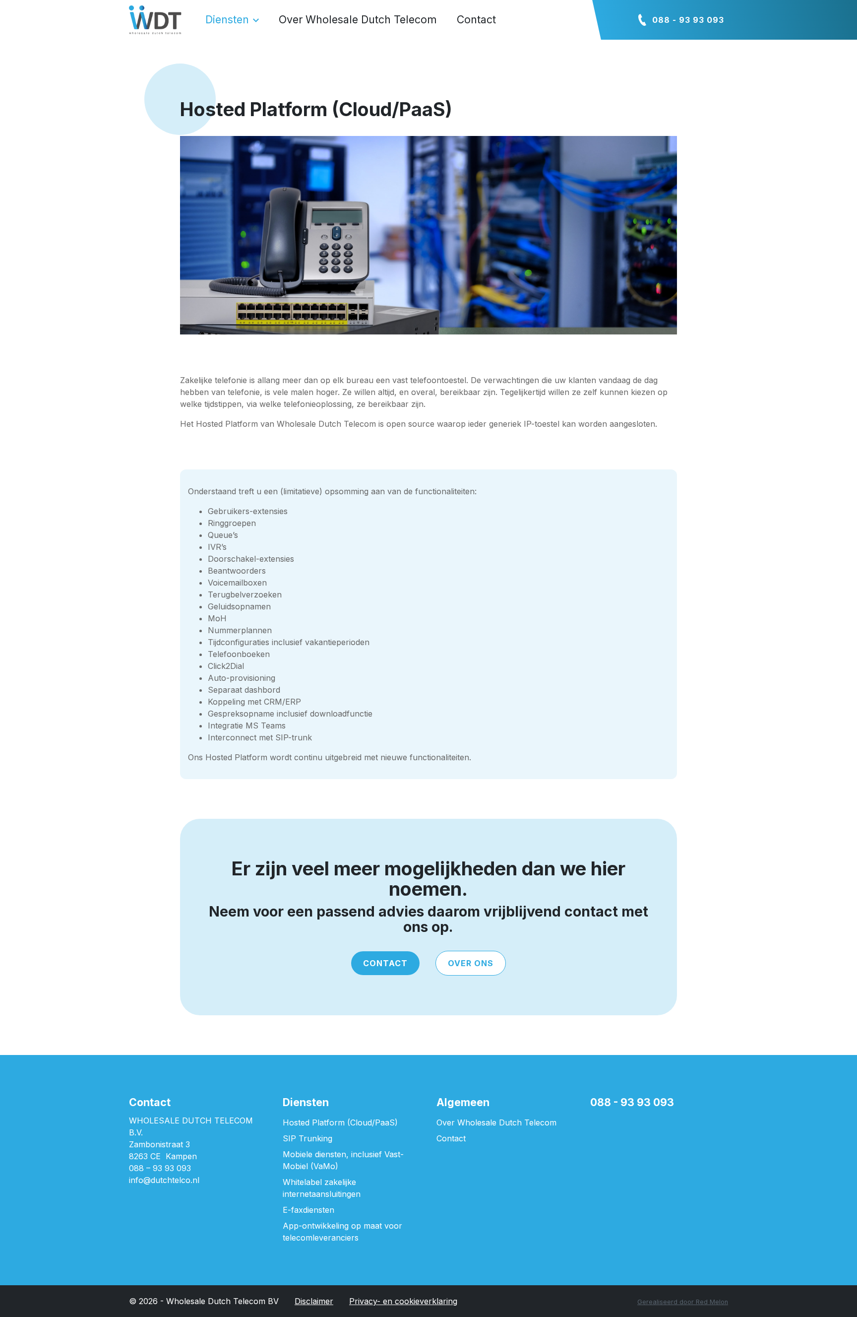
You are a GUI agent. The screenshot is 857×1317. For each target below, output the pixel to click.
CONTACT (385, 963)
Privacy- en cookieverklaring (403, 1301)
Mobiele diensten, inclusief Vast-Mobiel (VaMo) (343, 1160)
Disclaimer (314, 1301)
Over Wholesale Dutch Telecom (358, 19)
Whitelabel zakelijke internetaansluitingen (322, 1188)
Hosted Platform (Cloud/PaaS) (340, 1122)
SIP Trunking (307, 1138)
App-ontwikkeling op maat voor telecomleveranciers (342, 1232)
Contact (476, 19)
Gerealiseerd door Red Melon (682, 1302)
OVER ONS (470, 963)
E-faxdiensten (308, 1210)
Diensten (227, 19)
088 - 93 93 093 (688, 20)
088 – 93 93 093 (160, 1168)
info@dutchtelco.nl (164, 1180)
